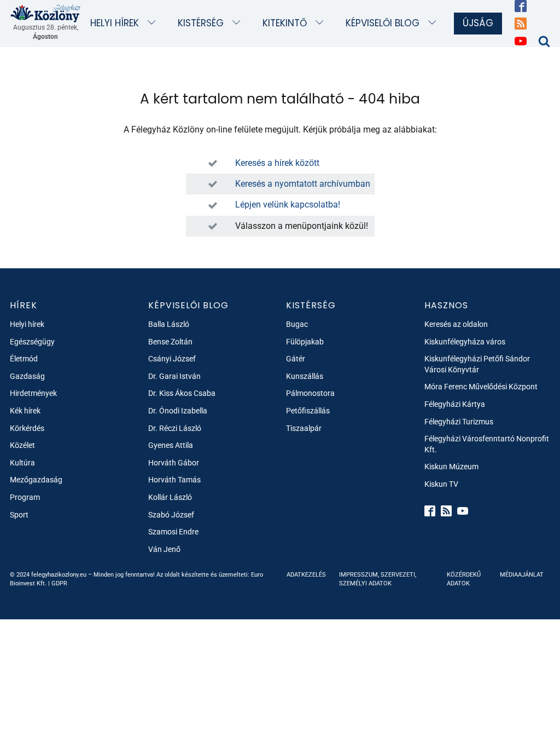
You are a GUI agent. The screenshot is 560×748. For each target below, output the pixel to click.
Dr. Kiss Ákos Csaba (181, 393)
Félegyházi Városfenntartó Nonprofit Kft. (486, 444)
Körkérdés (27, 428)
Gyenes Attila (170, 445)
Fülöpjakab (305, 341)
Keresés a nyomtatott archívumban (302, 184)
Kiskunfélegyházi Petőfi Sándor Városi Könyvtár (477, 364)
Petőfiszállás (308, 410)
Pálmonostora (310, 393)
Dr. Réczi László (174, 428)
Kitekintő (284, 23)
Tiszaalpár (304, 428)
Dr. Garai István (174, 376)
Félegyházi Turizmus (458, 421)
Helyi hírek (114, 23)
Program (25, 497)
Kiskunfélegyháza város (464, 341)
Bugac (297, 324)
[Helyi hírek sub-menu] (154, 23)
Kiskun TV (441, 484)
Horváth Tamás (174, 479)
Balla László (168, 324)
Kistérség (201, 23)
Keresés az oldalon (456, 324)
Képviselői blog (382, 23)
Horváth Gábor (173, 462)
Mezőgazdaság (36, 479)
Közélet (22, 445)
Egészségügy (32, 341)
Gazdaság (27, 376)
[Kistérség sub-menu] (238, 23)
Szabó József (171, 514)
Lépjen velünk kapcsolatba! (287, 204)
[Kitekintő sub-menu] (322, 23)
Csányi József (172, 358)
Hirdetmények (33, 393)
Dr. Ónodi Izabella (177, 410)
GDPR (59, 583)
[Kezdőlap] (45, 13)
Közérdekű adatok (464, 578)
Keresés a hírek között (277, 163)
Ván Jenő (164, 549)
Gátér (295, 358)
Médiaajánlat (522, 574)
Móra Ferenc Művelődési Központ (481, 386)
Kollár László (170, 497)
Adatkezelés (306, 574)
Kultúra (22, 462)
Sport (19, 514)
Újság (478, 23)
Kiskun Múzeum (451, 466)
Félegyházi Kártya (454, 404)
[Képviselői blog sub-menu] (434, 23)
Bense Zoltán (170, 341)
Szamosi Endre (173, 531)
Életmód (24, 358)
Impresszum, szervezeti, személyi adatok (377, 578)
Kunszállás (304, 376)
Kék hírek (25, 410)
